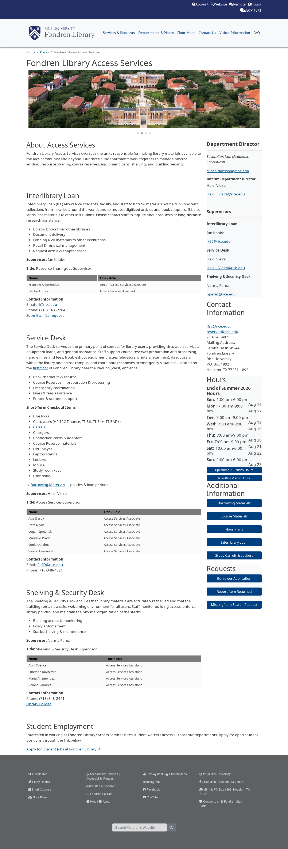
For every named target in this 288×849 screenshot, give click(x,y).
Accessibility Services (104, 774)
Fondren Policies (101, 794)
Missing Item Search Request (234, 604)
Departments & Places (156, 32)
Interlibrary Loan (234, 542)
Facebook (153, 789)
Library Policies (38, 703)
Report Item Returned (234, 591)
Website (220, 4)
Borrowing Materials (48, 484)
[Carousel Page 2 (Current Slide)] (142, 133)
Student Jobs (178, 774)
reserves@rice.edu (222, 331)
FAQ (256, 32)
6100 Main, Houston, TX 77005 (222, 782)
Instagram (153, 782)
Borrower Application (234, 578)
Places (44, 52)
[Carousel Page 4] (150, 133)
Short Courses (41, 789)
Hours (256, 4)
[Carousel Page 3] (146, 133)
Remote (239, 4)
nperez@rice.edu (221, 294)
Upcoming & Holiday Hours (234, 470)
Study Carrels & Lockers (234, 555)
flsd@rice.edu (218, 326)
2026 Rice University (217, 774)
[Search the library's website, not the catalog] (171, 827)
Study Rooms (41, 782)
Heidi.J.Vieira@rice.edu (226, 194)
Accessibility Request (100, 778)
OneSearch (39, 774)
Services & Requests (119, 32)
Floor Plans (234, 529)
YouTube (153, 797)
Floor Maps (186, 32)
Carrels (39, 427)
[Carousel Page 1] (138, 133)
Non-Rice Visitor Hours (234, 478)
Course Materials (234, 516)
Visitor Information (234, 32)
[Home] (61, 33)
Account (202, 4)
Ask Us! (253, 10)
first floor (40, 368)
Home (30, 52)
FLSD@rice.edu (50, 564)
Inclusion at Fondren (102, 786)
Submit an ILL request (45, 315)
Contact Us (207, 32)
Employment (155, 774)
